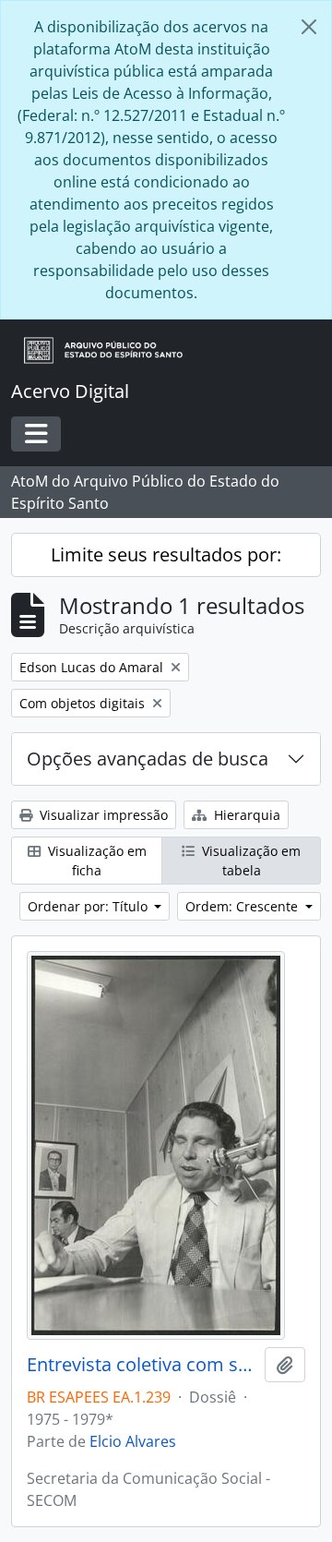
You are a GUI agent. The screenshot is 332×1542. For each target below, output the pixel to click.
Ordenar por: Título (89, 906)
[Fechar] (309, 27)
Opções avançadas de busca (147, 758)
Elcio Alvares (132, 1441)
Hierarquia (245, 815)
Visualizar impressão (102, 815)
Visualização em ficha (95, 860)
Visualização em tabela (249, 860)
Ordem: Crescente (243, 906)
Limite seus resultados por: (166, 554)
